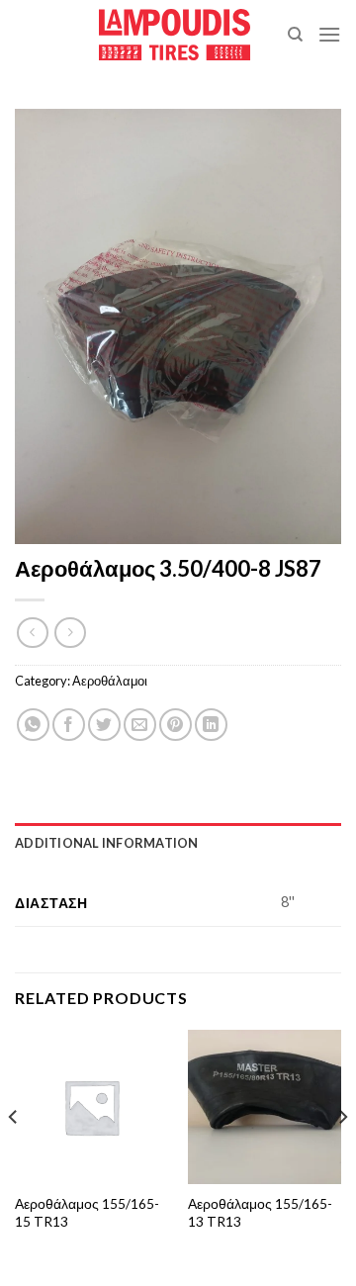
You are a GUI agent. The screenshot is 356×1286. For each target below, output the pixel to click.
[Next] (342, 1156)
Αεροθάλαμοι (109, 681)
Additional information (107, 843)
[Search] (295, 34)
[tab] (178, 843)
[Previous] (14, 1156)
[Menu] (329, 34)
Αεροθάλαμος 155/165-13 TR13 (260, 1213)
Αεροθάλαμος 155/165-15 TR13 (87, 1213)
